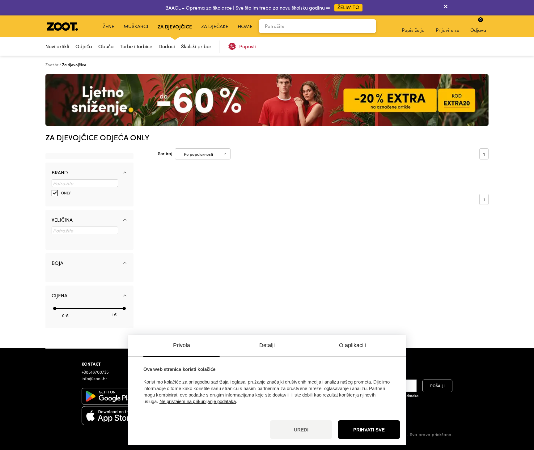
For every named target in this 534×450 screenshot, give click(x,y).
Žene (108, 26)
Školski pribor (196, 46)
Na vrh (518, 412)
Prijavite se (447, 30)
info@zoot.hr (94, 378)
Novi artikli (57, 46)
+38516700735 (95, 372)
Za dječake (214, 26)
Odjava (478, 24)
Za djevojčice (175, 26)
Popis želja (413, 30)
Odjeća (83, 46)
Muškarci (136, 26)
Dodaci (167, 46)
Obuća (106, 46)
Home (245, 26)
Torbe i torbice (136, 46)
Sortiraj (165, 153)
